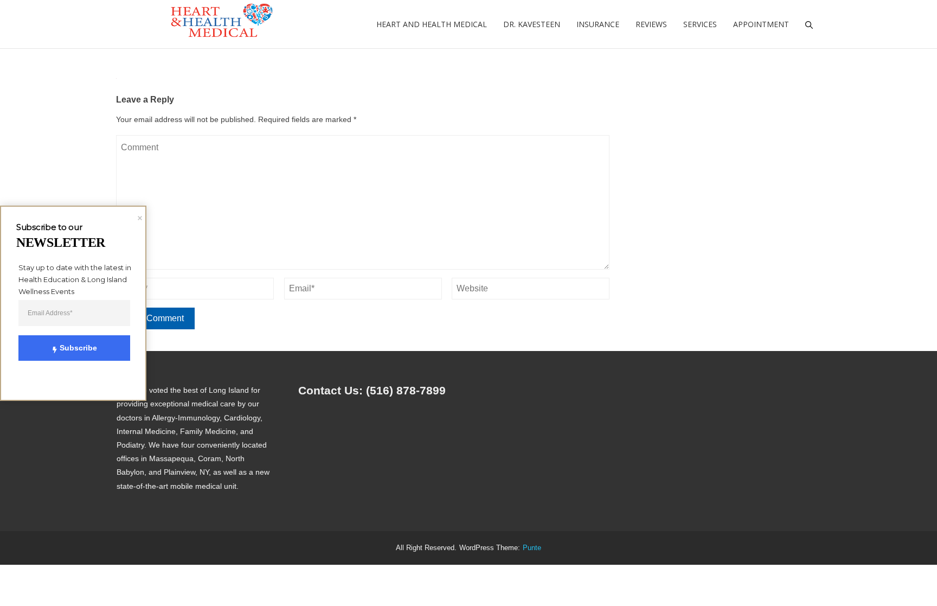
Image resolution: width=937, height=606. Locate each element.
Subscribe (78, 347)
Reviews (651, 24)
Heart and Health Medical (431, 24)
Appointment (761, 24)
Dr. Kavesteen (531, 24)
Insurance (597, 24)
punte (532, 548)
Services (700, 24)
